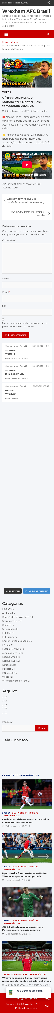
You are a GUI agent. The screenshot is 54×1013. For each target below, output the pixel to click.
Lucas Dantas (40, 111)
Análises (6, 613)
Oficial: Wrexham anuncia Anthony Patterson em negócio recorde (23, 929)
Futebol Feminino (11, 649)
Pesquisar (7, 722)
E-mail (6, 292)
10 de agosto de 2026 (16, 934)
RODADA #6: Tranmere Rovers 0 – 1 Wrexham (28, 213)
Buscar (41, 728)
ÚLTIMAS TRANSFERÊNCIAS (20, 775)
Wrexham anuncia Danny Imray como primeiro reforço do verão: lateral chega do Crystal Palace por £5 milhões (26, 980)
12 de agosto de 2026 (16, 826)
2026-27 (6, 609)
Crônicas (6, 625)
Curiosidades (8, 629)
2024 (5, 704)
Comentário (9, 240)
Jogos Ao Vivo (9, 653)
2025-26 (6, 974)
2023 (4, 708)
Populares (7, 673)
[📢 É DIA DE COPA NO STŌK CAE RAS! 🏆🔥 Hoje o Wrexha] (27, 543)
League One (8, 657)
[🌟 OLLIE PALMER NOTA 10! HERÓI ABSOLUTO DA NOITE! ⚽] (27, 484)
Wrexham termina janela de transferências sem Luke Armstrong (26, 201)
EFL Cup (6, 633)
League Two (8, 660)
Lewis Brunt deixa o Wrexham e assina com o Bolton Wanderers (25, 821)
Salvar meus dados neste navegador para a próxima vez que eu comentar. (24, 325)
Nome (6, 278)
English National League (15, 641)
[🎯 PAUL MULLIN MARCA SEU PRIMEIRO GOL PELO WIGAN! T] (27, 454)
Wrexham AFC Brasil (26, 11)
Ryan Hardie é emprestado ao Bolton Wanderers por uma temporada (24, 875)
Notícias (6, 665)
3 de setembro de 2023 (17, 111)
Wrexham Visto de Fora (14, 680)
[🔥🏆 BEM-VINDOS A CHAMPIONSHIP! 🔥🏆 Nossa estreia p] (27, 572)
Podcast (6, 668)
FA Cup (6, 645)
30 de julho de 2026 (15, 984)
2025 (4, 700)
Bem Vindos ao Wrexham (15, 617)
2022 (4, 712)
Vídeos (6, 92)
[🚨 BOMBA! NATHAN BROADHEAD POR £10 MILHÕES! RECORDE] (27, 425)
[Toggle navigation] (6, 34)
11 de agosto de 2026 (16, 880)
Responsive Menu (48, 2)
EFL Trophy (8, 637)
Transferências (11, 816)
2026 (4, 696)
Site (4, 306)
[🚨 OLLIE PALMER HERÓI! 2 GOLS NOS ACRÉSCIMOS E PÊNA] (27, 513)
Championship (9, 621)
